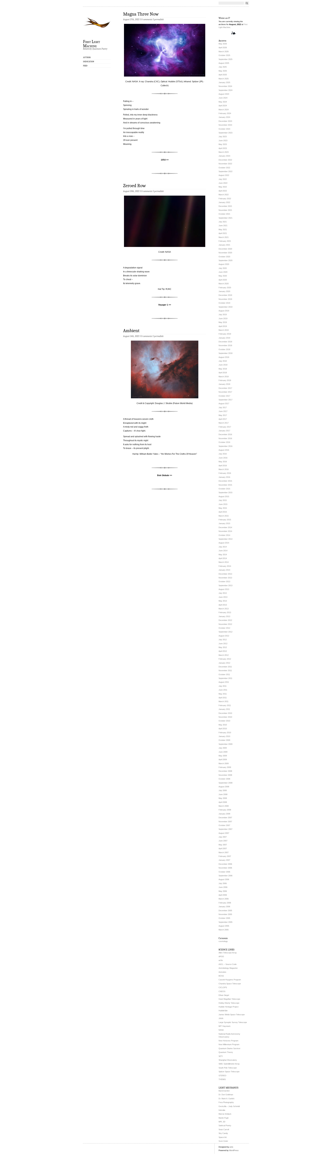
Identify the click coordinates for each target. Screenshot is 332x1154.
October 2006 (224, 872)
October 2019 (224, 303)
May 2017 (223, 415)
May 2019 (223, 322)
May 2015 (223, 508)
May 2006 (223, 891)
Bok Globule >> (164, 475)
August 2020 (224, 264)
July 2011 (223, 686)
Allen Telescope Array (228, 953)
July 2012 (223, 640)
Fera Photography (226, 1102)
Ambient (131, 330)
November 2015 (225, 485)
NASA (221, 1030)
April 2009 (223, 759)
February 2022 (225, 199)
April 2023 (223, 148)
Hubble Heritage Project (228, 1007)
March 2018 (224, 377)
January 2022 (224, 202)
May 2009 (223, 756)
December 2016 (225, 434)
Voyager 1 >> (164, 305)
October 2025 (224, 55)
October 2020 (224, 257)
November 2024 (225, 86)
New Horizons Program (228, 1041)
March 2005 (224, 930)
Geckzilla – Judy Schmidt (229, 1106)
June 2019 (223, 318)
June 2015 (223, 504)
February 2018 (225, 380)
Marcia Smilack (225, 1114)
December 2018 (225, 342)
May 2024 (223, 102)
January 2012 (224, 663)
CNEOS (222, 991)
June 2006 (223, 887)
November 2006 (225, 868)
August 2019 (224, 311)
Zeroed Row (134, 185)
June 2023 (223, 140)
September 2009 (225, 744)
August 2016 (224, 450)
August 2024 (224, 94)
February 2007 (225, 856)
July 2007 (223, 837)
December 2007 (225, 818)
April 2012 (223, 651)
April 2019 (223, 326)
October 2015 (224, 489)
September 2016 (225, 446)
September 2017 (225, 400)
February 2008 (225, 810)
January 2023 (224, 156)
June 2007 (223, 841)
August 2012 (224, 636)
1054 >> (165, 160)
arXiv (221, 960)
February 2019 (225, 334)
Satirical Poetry (225, 1125)
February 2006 (225, 903)
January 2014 (224, 570)
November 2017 (225, 392)
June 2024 (223, 98)
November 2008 (225, 775)
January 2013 (224, 616)
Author (87, 57)
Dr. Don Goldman (226, 1095)
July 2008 (223, 790)
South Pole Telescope (228, 1068)
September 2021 (225, 218)
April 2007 (223, 848)
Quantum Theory (226, 1052)
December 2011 (225, 667)
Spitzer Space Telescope (229, 1072)
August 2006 (224, 879)
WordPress (234, 1150)
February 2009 (225, 767)
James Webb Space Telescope (232, 1015)
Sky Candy (223, 1133)
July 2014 (223, 547)
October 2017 (224, 396)
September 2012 (225, 632)
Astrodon (222, 972)
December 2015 (225, 481)
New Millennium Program (229, 1044)
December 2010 (225, 713)
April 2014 (223, 558)
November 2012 (225, 624)
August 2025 (224, 63)
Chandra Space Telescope (230, 984)
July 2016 (223, 454)
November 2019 (225, 299)
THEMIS (222, 1079)
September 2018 (225, 353)
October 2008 (224, 779)
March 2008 (224, 806)
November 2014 (225, 531)
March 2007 (224, 852)
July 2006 (223, 883)
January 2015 (224, 523)
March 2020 (224, 284)
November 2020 (225, 253)
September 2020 (225, 260)
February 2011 (225, 705)
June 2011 (223, 690)
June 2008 (223, 794)
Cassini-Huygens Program (230, 980)
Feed (85, 65)
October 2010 (224, 721)
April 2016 (223, 466)
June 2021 (223, 225)
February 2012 (225, 659)
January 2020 (224, 291)
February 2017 (225, 427)
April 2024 (223, 106)
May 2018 (223, 369)
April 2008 (223, 802)
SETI (221, 1056)
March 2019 (224, 330)
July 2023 (223, 136)
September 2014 (225, 539)
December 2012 (225, 620)
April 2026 (223, 47)
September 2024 (225, 90)
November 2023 (225, 125)
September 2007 (225, 829)
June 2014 (223, 551)
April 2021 (223, 233)
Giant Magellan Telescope (229, 999)
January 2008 (224, 814)
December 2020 (225, 249)
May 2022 (223, 187)
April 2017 (223, 419)
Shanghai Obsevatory (228, 1060)
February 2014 (225, 566)
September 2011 (225, 678)
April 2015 (223, 512)
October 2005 (224, 918)
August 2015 (224, 496)
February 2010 (225, 732)
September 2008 (225, 783)
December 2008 (225, 771)
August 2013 (224, 589)
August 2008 (224, 787)
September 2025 (225, 59)
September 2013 (225, 585)
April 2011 (223, 698)
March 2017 (224, 423)
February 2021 (225, 241)
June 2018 (223, 365)
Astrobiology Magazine (228, 968)
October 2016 (224, 442)
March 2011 (223, 701)
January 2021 (224, 245)
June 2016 (223, 458)
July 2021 (223, 222)
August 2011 (224, 682)
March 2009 (224, 763)
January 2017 (224, 431)
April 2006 (223, 895)
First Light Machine (91, 43)
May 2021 (223, 229)
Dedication (88, 61)
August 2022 (224, 175)
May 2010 (223, 725)
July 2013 (223, 593)
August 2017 (224, 403)
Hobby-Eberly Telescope (229, 1003)
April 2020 (223, 280)
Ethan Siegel (224, 995)
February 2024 (225, 113)
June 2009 (223, 752)
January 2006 (224, 907)
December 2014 (225, 527)
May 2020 (223, 276)
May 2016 (223, 462)
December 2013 (225, 574)
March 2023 (224, 152)
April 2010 (223, 729)
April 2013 (223, 605)
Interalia (222, 1110)
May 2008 (223, 798)
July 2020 (223, 268)
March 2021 (224, 237)
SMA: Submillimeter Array (229, 1064)
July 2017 (223, 407)
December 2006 (225, 864)
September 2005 (225, 922)
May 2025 (223, 71)
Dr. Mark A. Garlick (226, 1098)
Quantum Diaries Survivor (229, 1048)
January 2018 (224, 384)
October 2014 (224, 535)
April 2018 (223, 373)
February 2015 (225, 520)
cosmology (223, 941)
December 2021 (225, 206)
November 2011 (225, 670)
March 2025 (224, 79)
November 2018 (225, 345)
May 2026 (223, 44)
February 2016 (225, 473)
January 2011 (224, 709)
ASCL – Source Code (228, 964)
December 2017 (225, 388)
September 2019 (225, 307)
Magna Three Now (141, 14)
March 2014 (224, 562)
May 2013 (223, 601)
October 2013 (224, 581)
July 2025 (223, 67)
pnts (231, 1147)
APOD (221, 956)
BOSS (221, 976)
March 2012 (224, 655)
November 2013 (225, 578)
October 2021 (224, 214)
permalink (159, 19)
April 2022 (223, 191)
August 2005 (224, 926)
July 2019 (223, 314)
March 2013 (224, 609)
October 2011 (224, 674)
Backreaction (224, 1091)
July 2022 (223, 179)
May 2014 (223, 554)
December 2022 (225, 160)
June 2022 (223, 183)
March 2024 (224, 110)
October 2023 (224, 129)
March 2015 (224, 516)
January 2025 (224, 82)
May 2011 (223, 694)
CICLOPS (223, 987)
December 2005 (225, 910)
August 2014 (224, 543)
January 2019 (224, 338)
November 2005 (225, 914)
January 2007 (224, 860)
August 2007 (224, 833)
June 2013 (223, 597)
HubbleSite (223, 1011)
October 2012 (224, 628)
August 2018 (224, 357)
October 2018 (224, 349)
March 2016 (224, 469)
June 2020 (223, 272)
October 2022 (224, 168)
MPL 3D (222, 1122)
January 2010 (224, 736)
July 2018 (223, 361)
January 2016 (224, 477)
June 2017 (223, 411)
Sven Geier (223, 1141)
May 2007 (223, 845)
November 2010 (225, 717)
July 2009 (223, 748)
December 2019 (225, 295)
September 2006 (225, 876)
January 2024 (224, 117)
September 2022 (225, 171)
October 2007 (224, 825)
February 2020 (225, 288)
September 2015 (225, 492)
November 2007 (225, 821)
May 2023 (223, 144)
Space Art (223, 1137)
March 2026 (224, 51)
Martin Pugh (224, 1118)
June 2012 (223, 643)
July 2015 (223, 500)
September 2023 (225, 133)
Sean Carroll (224, 1129)
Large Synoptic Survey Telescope (233, 1022)
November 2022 (225, 164)
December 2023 (225, 121)
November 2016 (225, 438)
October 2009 (224, 740)
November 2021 (225, 210)
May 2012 (223, 647)
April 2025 (223, 75)
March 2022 (224, 195)
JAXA (221, 1018)
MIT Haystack (224, 1026)
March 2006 (224, 899)
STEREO (222, 1076)
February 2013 (225, 612)
